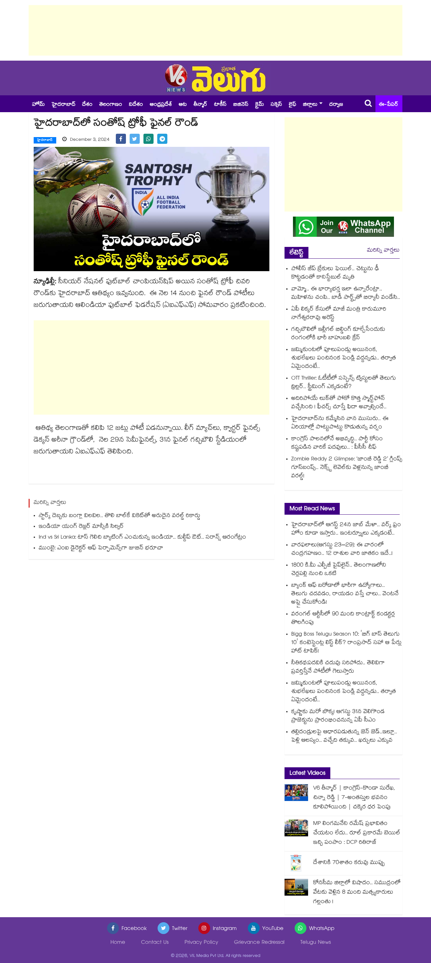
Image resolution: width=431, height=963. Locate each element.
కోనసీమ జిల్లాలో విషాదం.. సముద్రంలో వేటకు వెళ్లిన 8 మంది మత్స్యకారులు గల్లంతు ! (357, 892)
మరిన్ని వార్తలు (383, 251)
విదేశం (136, 104)
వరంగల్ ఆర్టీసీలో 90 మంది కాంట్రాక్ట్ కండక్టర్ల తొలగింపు (343, 619)
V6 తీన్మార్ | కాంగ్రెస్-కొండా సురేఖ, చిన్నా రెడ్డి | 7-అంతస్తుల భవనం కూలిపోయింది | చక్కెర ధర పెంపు (354, 798)
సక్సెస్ (276, 104)
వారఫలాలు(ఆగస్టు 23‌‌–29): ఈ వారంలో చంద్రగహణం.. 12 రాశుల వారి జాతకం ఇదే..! (342, 550)
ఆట (183, 104)
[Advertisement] (215, 30)
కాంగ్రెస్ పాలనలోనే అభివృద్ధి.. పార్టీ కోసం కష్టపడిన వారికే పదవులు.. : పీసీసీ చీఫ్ (337, 444)
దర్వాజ (336, 104)
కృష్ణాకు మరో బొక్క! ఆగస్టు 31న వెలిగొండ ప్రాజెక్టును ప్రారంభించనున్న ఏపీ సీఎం (338, 716)
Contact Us (155, 943)
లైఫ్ (292, 104)
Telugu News (315, 943)
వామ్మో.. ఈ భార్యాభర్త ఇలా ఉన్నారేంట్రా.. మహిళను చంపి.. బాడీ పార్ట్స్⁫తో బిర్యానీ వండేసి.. (345, 294)
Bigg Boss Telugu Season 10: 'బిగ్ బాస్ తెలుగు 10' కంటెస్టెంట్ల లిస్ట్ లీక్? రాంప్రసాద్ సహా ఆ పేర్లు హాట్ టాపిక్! (346, 643)
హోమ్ (38, 104)
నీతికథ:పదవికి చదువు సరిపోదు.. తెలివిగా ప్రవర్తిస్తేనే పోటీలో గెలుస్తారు (338, 668)
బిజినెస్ (240, 104)
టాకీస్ (220, 104)
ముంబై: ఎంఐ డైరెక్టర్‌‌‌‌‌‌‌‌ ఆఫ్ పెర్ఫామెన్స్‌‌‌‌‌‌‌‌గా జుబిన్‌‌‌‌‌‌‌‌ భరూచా (101, 548)
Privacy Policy (201, 943)
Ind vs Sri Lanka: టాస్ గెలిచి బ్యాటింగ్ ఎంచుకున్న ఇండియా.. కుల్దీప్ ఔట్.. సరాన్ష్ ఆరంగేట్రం (142, 538)
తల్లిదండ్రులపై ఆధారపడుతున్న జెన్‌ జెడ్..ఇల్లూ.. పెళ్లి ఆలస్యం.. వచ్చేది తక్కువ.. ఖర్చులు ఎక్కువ (344, 737)
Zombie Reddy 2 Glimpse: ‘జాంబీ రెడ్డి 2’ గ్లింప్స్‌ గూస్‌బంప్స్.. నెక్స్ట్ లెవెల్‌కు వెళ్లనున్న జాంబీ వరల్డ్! (346, 468)
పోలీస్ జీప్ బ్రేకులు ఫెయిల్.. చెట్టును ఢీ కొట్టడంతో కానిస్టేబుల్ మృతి (335, 273)
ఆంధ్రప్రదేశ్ (161, 104)
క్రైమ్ (259, 104)
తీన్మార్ (200, 104)
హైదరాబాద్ (63, 104)
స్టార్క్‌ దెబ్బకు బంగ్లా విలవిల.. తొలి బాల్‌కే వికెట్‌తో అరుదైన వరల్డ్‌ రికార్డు (119, 516)
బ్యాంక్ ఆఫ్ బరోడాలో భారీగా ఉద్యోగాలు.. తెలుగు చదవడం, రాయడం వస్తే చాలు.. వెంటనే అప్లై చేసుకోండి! (345, 594)
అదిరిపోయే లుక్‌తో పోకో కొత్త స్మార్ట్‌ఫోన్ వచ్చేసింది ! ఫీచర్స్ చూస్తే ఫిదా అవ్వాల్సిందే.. (339, 403)
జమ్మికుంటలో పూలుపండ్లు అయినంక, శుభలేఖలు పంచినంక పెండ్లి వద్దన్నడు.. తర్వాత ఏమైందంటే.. (343, 358)
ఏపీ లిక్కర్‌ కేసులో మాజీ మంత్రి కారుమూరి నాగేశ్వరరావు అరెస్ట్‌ (338, 314)
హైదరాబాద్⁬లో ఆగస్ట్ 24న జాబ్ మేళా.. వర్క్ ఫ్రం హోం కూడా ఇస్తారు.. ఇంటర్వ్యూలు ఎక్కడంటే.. (346, 529)
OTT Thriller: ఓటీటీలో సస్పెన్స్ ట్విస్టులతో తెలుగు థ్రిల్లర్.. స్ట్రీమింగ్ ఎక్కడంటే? (343, 383)
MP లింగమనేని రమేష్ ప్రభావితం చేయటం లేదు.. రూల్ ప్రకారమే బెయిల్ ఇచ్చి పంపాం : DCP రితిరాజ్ (356, 833)
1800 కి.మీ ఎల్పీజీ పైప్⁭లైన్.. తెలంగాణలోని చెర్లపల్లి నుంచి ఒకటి (338, 570)
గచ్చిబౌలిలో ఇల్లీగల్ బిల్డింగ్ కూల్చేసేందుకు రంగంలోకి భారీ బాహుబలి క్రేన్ (338, 334)
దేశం (87, 104)
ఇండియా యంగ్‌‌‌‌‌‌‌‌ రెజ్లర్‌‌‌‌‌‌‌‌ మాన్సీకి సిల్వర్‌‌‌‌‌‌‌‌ (81, 527)
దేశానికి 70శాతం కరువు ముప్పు (349, 863)
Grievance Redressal (259, 943)
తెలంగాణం (110, 104)
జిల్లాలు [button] (310, 104)
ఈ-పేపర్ (388, 104)
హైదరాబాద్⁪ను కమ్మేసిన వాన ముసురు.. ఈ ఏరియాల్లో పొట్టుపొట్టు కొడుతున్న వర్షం (340, 423)
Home (117, 943)
